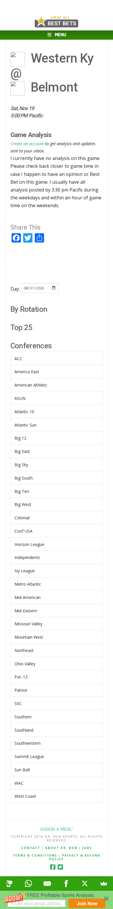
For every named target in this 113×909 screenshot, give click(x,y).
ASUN (19, 398)
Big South (23, 478)
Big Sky (21, 464)
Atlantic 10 (24, 411)
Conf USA (23, 531)
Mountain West (28, 637)
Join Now (87, 903)
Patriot (20, 690)
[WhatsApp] (28, 883)
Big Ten (21, 491)
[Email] (47, 883)
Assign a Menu (56, 829)
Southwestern (27, 743)
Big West (22, 504)
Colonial (22, 517)
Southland (23, 730)
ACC (18, 358)
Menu (60, 35)
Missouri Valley (28, 623)
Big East (22, 451)
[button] (56, 900)
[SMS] (9, 883)
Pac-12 (21, 677)
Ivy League (24, 570)
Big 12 (20, 438)
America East (26, 371)
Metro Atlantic (27, 584)
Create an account (27, 143)
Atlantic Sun (25, 425)
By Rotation (29, 309)
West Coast (25, 796)
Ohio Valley (24, 663)
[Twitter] (60, 867)
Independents (27, 557)
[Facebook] (52, 867)
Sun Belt (22, 770)
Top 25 (21, 327)
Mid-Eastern (25, 610)
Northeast (24, 650)
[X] (84, 883)
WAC (18, 783)
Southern (23, 716)
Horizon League (29, 544)
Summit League (29, 756)
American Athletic (30, 385)
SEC (18, 703)
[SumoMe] (103, 883)
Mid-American (27, 597)
